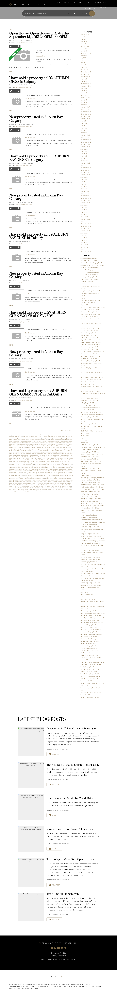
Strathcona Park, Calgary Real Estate (39, 483)
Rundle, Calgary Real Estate (89, 562)
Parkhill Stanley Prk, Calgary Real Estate (57, 467)
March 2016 (84, 132)
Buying (27, 439)
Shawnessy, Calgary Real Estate (51, 478)
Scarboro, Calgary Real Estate (19, 477)
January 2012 (85, 249)
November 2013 (86, 198)
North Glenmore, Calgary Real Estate (31, 466)
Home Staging (45, 456)
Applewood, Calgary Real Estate (15, 436)
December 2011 (86, 252)
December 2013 (86, 195)
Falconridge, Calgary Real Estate (32, 453)
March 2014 (84, 189)
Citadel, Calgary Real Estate (89, 330)
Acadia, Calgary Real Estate (20, 434)
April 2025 (84, 41)
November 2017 (86, 95)
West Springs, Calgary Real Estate (58, 487)
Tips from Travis (49, 484)
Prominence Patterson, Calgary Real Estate (36, 469)
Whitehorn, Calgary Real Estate (90, 678)
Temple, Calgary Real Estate (40, 484)
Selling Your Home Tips (58, 477)
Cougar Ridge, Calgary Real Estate (25, 445)
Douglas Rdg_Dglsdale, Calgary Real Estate (36, 449)
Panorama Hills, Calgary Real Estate (41, 467)
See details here (41, 56)
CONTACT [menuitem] (103, 7)
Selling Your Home (49, 477)
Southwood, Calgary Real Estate (58, 481)
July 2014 (84, 179)
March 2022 (84, 55)
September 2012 (86, 231)
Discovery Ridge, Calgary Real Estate (62, 447)
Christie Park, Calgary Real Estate (55, 442)
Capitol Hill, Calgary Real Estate (31, 441)
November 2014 (86, 170)
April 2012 (84, 242)
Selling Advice (32, 477)
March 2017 (84, 104)
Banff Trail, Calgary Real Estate (42, 436)
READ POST (56, 754)
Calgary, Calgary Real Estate (66, 439)
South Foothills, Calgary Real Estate (44, 481)
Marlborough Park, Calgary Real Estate (47, 461)
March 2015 (84, 161)
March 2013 (84, 217)
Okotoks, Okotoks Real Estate (27, 467)
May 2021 (84, 62)
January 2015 (85, 165)
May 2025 (84, 39)
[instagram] (58, 948)
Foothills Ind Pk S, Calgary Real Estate (47, 453)
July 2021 (84, 58)
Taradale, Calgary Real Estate (28, 484)
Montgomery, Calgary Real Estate (54, 464)
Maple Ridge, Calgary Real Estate (19, 461)
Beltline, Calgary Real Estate (18, 438)
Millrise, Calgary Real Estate (28, 464)
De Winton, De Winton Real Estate (34, 447)
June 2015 (84, 154)
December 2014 (86, 167)
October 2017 (85, 97)
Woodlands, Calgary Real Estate (40, 491)
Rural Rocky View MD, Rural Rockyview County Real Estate (36, 475)
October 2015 (85, 144)
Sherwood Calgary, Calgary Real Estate (93, 613)
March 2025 (84, 44)
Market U (29, 461)
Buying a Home (33, 439)
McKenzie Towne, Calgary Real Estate (61, 463)
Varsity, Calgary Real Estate (65, 486)
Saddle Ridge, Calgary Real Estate (55, 475)
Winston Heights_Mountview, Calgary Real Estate (60, 489)
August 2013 (84, 205)
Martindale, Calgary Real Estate (15, 463)
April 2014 (84, 186)
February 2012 (85, 247)
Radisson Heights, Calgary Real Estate (17, 470)
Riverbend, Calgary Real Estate (46, 472)
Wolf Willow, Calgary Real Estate (91, 692)
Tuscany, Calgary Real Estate (60, 484)
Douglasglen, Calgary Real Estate (21, 450)
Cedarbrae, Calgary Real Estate (58, 441)
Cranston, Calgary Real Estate (53, 445)
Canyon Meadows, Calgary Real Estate (17, 441)
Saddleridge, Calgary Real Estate (91, 585)
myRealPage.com (61, 976)
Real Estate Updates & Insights (48, 470)
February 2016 (85, 135)
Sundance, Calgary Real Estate (53, 483)
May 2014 (84, 184)
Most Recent (85, 34)
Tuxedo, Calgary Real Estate (23, 486)
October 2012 (85, 228)
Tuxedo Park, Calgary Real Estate (91, 657)
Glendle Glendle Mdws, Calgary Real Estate (43, 455)
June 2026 (84, 37)
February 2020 (85, 69)
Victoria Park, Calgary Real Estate (16, 487)
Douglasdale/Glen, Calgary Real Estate (92, 377)
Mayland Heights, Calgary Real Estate (30, 463)
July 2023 (84, 48)
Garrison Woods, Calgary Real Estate (92, 414)
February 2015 (85, 163)
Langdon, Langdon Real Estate (24, 459)
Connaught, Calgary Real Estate (45, 444)
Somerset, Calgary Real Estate (16, 481)
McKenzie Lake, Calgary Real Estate (45, 463)
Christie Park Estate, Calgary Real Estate (39, 442)
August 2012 (84, 233)
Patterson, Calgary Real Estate (90, 524)
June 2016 (84, 125)
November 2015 (86, 142)
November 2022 (86, 53)
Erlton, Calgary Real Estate (89, 403)
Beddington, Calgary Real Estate (90, 277)
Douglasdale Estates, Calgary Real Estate (53, 449)
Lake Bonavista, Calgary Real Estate (62, 458)
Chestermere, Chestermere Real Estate (22, 442)
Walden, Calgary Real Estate (29, 487)
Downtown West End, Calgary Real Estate (58, 450)
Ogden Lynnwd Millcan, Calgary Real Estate (61, 466)
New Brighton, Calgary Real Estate (16, 466)
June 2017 (84, 100)
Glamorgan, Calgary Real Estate (27, 455)
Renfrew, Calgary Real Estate (15, 472)
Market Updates (34, 461)
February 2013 (85, 219)
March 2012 (84, 245)
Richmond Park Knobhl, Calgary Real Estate (31, 472)
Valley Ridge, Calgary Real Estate (53, 486)
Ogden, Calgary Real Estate (14, 467)
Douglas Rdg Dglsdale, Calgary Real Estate (18, 449)
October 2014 (85, 172)
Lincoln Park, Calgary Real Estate (37, 459)
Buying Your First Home (55, 439)
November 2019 (86, 72)
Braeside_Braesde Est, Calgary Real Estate (50, 438)
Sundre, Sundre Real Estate (65, 483)
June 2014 (84, 182)
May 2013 (84, 212)
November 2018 (86, 83)
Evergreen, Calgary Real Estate (19, 453)
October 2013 (85, 200)
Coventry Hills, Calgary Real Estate (39, 445)
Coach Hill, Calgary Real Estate (19, 444)
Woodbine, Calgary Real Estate (27, 491)
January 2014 (85, 193)
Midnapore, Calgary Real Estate (15, 464)
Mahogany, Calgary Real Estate (90, 468)
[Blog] (65, 948)
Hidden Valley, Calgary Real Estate (28, 456)
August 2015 (84, 149)
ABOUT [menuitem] (66, 2)
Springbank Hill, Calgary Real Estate (91, 634)
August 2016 (84, 121)
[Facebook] (52, 948)
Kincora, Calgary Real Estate (35, 458)
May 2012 (84, 240)
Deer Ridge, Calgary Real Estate (48, 447)
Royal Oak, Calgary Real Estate (59, 472)
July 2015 (84, 151)
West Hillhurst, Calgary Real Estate (42, 487)
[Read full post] (22, 56)
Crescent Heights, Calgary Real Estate (92, 351)
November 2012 (86, 226)
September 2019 (86, 76)
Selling (26, 477)
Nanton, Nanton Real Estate (66, 464)
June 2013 (84, 210)
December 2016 (86, 111)
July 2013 (84, 207)
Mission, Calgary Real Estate (41, 464)
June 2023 (84, 51)
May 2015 (84, 156)
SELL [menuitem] (80, 2)
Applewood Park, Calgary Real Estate (62, 434)
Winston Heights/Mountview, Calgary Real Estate (39, 489)
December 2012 (86, 224)
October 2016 (85, 116)
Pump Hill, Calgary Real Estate (52, 469)
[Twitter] (55, 948)
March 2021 (84, 65)
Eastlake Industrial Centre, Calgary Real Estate (27, 452)
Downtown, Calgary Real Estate (90, 391)
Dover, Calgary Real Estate (33, 450)
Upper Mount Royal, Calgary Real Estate (38, 486)
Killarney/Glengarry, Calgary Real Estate (21, 458)
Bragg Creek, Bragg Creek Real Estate (92, 291)
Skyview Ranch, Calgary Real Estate (66, 480)
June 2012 (84, 238)
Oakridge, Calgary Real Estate (46, 466)
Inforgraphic (58, 456)
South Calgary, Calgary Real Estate (29, 481)
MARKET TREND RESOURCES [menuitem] (96, 2)
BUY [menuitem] (74, 2)
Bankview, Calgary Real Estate (55, 436)
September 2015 (86, 146)
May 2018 (84, 93)
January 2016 (85, 137)
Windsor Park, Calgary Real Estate (21, 489)
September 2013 (86, 203)
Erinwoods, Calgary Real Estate (56, 452)
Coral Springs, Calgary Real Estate (91, 342)
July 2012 (84, 235)
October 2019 (85, 74)
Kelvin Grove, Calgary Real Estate (91, 445)
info (49, 456)
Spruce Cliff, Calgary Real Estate (24, 483)
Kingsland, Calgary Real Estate (48, 458)
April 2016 (84, 130)
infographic (52, 456)
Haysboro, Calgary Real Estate (59, 455)
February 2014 (85, 191)
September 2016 (86, 118)
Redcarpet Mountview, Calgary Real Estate (64, 470)
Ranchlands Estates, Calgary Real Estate (33, 470)
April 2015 (84, 158)
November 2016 (86, 114)
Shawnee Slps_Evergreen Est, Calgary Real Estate (34, 478)
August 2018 (84, 88)
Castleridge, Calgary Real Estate (45, 441)
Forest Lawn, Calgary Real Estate (62, 453)
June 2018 (84, 90)
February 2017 (85, 107)
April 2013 (84, 214)
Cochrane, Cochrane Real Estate (32, 444)
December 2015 (86, 139)
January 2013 (85, 221)
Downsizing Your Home (45, 450)
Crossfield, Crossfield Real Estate (19, 447)
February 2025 (85, 46)
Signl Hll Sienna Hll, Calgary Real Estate (21, 480)
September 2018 (86, 86)
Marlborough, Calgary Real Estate (62, 461)
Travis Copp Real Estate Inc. (30, 5)
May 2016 (84, 128)
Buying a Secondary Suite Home (42, 439)
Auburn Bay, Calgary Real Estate (23, 42)
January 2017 (85, 109)
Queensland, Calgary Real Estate (65, 469)
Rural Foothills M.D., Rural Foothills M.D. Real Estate (25, 473)
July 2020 (84, 67)
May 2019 (84, 79)
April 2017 (84, 102)
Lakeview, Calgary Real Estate (90, 456)
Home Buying (38, 456)
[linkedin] (62, 948)
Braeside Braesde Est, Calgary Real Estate (32, 438)
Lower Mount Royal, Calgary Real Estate (53, 459)
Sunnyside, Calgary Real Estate (15, 484)
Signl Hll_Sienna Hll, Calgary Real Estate (37, 480)
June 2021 (84, 60)
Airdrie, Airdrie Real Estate (32, 434)
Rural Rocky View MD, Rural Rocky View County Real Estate (49, 473)
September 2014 (86, 174)
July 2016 (84, 123)
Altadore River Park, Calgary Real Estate (46, 434)
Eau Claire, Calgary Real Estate (43, 452)
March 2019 (84, 81)
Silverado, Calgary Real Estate (52, 480)
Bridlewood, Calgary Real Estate (19, 439)
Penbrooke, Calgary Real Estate (20, 469)
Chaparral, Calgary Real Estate (90, 316)
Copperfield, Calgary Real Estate (59, 444)
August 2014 (84, 177)
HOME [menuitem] (59, 2)
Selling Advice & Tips (39, 477)
